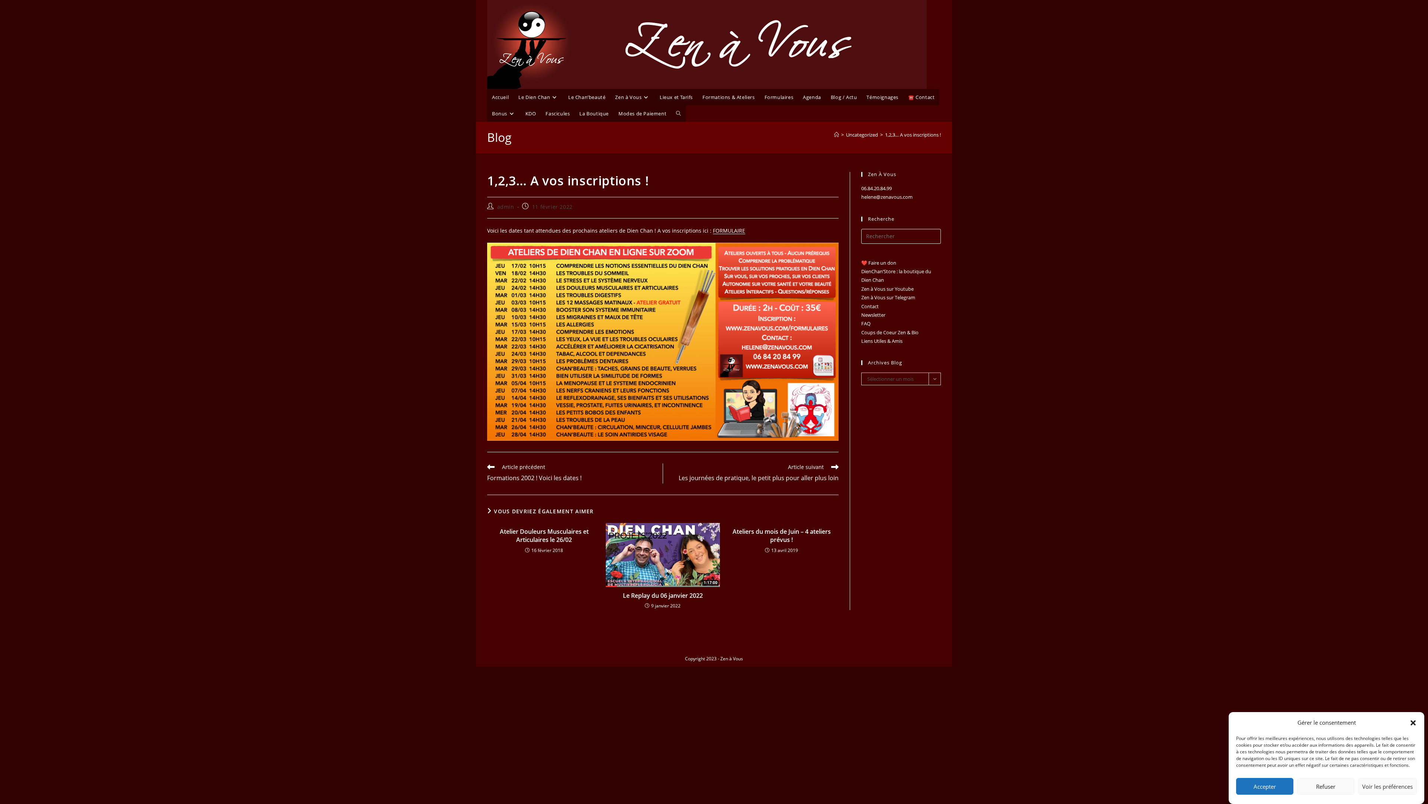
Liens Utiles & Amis (882, 341)
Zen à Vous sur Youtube (887, 288)
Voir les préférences (1387, 786)
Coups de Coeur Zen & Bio (890, 332)
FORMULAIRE (729, 230)
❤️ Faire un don (878, 262)
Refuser (1325, 786)
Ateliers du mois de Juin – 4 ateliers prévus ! (782, 535)
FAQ (866, 323)
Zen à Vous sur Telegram (888, 297)
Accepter (1265, 786)
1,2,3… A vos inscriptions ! (913, 134)
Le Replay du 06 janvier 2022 (663, 595)
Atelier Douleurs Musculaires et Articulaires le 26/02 (544, 535)
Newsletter (873, 315)
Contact (870, 306)
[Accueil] (836, 134)
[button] (1413, 723)
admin (505, 206)
